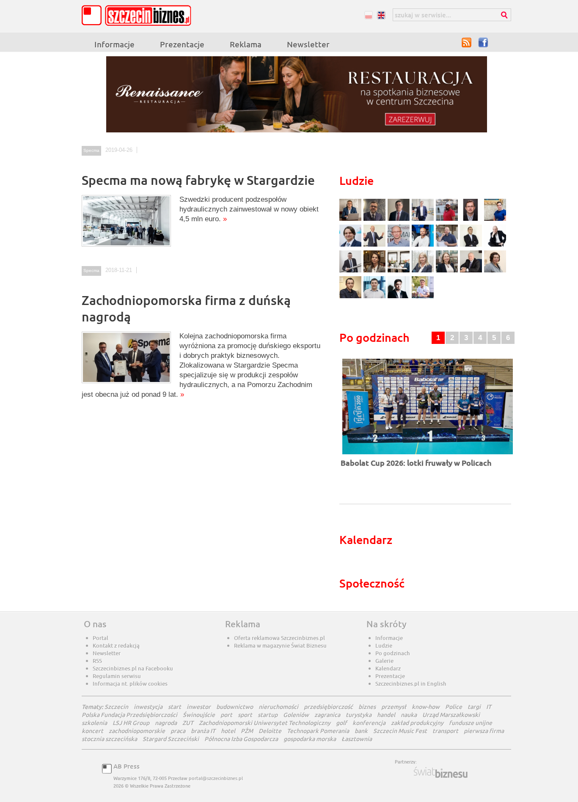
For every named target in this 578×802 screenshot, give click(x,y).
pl (368, 15)
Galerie (384, 661)
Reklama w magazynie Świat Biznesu (280, 645)
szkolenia (94, 723)
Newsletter (308, 44)
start (174, 707)
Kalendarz (388, 668)
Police (453, 707)
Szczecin (116, 707)
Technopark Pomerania (318, 731)
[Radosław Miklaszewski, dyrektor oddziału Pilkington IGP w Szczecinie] (351, 297)
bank (361, 731)
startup (268, 715)
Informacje (114, 44)
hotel (228, 731)
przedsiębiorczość (328, 707)
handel (386, 715)
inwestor (199, 707)
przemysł (393, 707)
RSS (466, 42)
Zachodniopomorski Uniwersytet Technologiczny (264, 723)
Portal (100, 638)
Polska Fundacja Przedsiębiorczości (129, 715)
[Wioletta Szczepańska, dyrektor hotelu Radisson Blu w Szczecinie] (448, 271)
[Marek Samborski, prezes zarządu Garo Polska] (472, 246)
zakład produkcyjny (417, 723)
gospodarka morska (309, 739)
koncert (92, 731)
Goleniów (296, 715)
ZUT (187, 723)
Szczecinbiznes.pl (139, 15)
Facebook (483, 42)
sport (245, 715)
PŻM (247, 731)
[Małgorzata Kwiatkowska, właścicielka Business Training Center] (424, 271)
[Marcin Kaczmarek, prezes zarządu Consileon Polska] (400, 246)
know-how (426, 707)
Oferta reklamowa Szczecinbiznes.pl (279, 638)
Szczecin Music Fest (400, 731)
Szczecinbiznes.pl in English (410, 683)
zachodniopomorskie (137, 731)
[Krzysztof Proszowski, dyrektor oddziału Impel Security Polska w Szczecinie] (375, 297)
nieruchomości (278, 707)
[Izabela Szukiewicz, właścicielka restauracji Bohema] (375, 271)
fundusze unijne (470, 723)
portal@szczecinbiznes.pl (216, 778)
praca (178, 731)
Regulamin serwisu (117, 676)
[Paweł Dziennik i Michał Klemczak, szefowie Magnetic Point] (400, 271)
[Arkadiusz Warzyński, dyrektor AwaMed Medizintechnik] (472, 271)
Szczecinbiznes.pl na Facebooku (133, 668)
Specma (91, 150)
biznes (367, 707)
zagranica (327, 715)
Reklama (245, 44)
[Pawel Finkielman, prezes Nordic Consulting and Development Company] (495, 246)
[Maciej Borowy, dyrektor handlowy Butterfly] (472, 220)
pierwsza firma (484, 731)
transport (445, 731)
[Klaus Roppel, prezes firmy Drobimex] (375, 246)
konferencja (368, 723)
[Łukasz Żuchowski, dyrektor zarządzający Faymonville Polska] (424, 246)
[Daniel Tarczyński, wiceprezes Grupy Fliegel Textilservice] (351, 246)
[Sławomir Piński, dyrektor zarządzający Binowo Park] (423, 297)
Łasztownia (356, 739)
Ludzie (383, 645)
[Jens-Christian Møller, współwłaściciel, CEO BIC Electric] (448, 220)
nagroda (166, 723)
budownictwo (234, 707)
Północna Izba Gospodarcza (241, 739)
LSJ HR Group (131, 723)
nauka (409, 715)
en (381, 15)
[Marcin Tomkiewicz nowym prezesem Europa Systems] (424, 220)
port (226, 715)
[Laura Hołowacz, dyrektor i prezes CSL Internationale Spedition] (495, 271)
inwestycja (148, 707)
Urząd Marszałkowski (451, 715)
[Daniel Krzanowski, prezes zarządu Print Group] (448, 246)
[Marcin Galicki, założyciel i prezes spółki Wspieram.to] (400, 297)
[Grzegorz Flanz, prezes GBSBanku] (351, 220)
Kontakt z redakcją (116, 645)
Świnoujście (199, 715)
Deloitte (270, 731)
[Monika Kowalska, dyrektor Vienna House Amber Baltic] (495, 220)
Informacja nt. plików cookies (130, 683)
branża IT (203, 731)
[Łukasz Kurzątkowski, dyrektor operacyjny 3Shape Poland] (351, 271)
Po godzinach (392, 653)
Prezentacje (182, 44)
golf (341, 723)
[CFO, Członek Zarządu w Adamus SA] (375, 220)
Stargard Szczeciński (171, 739)
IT (488, 707)
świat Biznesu (441, 772)
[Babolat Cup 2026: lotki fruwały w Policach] (427, 455)
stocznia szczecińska (109, 739)
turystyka (359, 715)
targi (474, 707)
